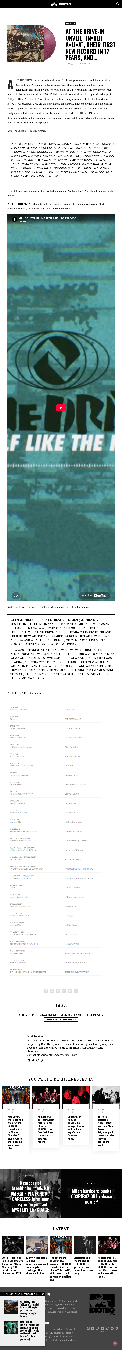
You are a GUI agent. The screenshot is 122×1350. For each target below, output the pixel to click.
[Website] (42, 1060)
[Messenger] (52, 991)
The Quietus (19, 130)
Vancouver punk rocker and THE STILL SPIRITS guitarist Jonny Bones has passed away (84, 1265)
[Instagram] (38, 1060)
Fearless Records (47, 1014)
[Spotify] (112, 1328)
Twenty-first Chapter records (60, 1019)
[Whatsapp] (64, 991)
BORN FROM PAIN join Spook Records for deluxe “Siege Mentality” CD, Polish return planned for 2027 (12, 1265)
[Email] (76, 991)
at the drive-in (26, 1014)
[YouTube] (102, 1328)
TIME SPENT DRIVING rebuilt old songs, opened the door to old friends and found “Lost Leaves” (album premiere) (29, 1330)
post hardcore (95, 1014)
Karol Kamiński (35, 1036)
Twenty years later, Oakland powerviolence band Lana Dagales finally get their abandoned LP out (37, 1265)
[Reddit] (70, 991)
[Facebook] (46, 991)
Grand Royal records (72, 1014)
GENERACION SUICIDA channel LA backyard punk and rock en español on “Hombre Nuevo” (76, 1127)
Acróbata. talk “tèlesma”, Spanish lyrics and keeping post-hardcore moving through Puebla (29, 1309)
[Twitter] (58, 991)
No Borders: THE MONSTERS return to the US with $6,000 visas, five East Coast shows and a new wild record (46, 1129)
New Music (70, 23)
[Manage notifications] (115, 1343)
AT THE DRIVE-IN (26, 80)
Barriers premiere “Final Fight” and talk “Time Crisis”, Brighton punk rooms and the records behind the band (106, 1131)
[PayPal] (117, 1328)
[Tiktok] (107, 1328)
